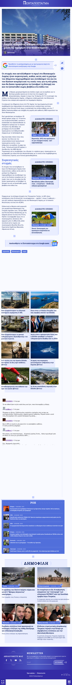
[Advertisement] (30, 274)
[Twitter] (11, 660)
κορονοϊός (6, 251)
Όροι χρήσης (31, 673)
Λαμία (24, 251)
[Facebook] (6, 660)
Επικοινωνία (41, 673)
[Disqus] (30, 421)
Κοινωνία (7, 40)
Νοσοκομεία (16, 251)
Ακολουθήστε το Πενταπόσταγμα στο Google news (29, 243)
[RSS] (20, 660)
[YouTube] (16, 660)
